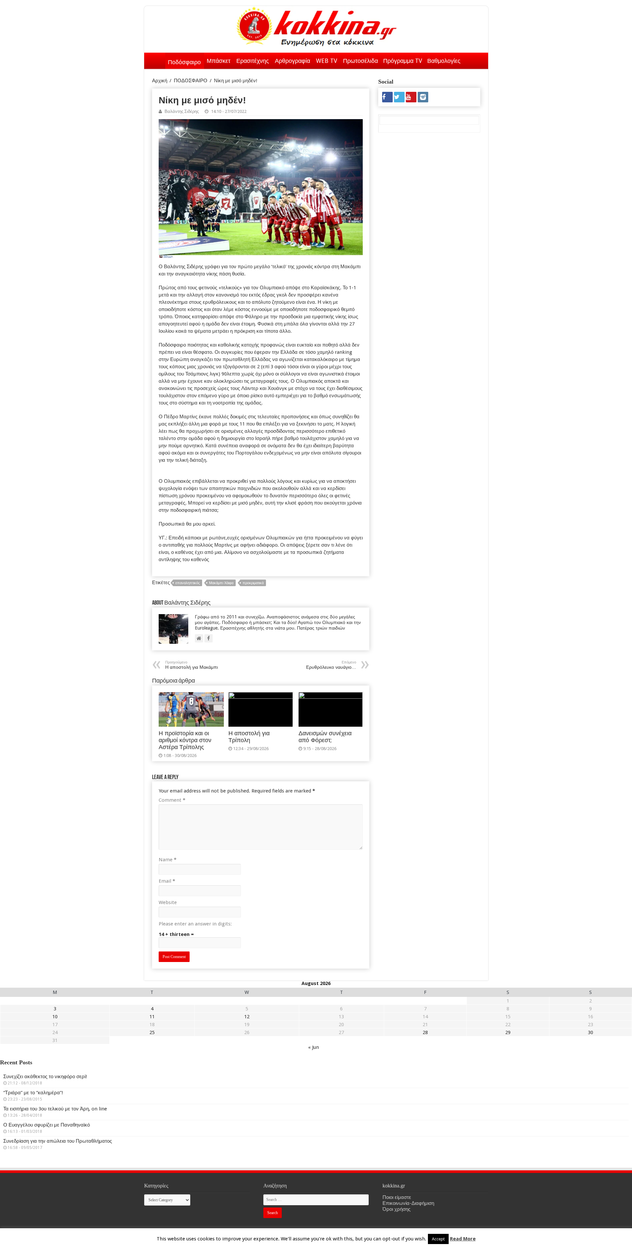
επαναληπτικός (187, 583)
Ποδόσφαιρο (184, 62)
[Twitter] (399, 97)
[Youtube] (411, 97)
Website (168, 902)
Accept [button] (438, 1238)
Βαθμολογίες (444, 60)
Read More (463, 1239)
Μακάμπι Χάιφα (221, 583)
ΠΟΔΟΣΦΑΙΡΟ (190, 81)
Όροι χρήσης (396, 1209)
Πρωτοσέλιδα (360, 60)
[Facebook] (387, 97)
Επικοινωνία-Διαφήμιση (408, 1203)
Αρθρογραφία (292, 60)
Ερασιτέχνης (252, 60)
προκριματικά (253, 583)
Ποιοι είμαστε (396, 1197)
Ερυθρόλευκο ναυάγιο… (331, 665)
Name (167, 860)
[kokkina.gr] (316, 25)
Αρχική (156, 59)
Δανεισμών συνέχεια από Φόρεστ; (325, 736)
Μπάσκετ (218, 60)
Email (167, 881)
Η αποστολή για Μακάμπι (191, 665)
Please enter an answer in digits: (195, 924)
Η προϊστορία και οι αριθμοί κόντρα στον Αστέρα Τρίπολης (185, 740)
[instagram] (423, 97)
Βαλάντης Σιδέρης (182, 111)
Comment (172, 800)
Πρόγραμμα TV (402, 60)
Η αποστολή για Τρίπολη (249, 736)
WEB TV (326, 60)
